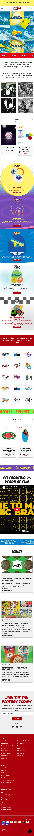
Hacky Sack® (4, 755)
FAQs (2, 792)
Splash (19, 748)
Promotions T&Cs (6, 809)
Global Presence (5, 775)
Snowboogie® (20, 746)
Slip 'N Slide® (20, 743)
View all (17, 121)
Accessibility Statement (8, 795)
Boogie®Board (5, 743)
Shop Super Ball (17, 293)
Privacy (3, 797)
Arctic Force (4, 741)
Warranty (4, 805)
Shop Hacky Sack (17, 326)
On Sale (17, 419)
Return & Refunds (6, 800)
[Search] (5, 8)
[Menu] (2, 8)
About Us (3, 768)
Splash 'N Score (21, 750)
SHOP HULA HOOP (17, 226)
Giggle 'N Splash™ (6, 753)
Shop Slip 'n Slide (17, 259)
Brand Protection (6, 782)
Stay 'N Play (20, 753)
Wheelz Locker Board (23, 741)
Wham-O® (30, 819)
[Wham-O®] (17, 9)
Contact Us (4, 773)
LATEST (17, 119)
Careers (3, 770)
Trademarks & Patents (7, 780)
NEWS (17, 551)
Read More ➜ (7, 591)
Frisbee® (3, 748)
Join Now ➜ (17, 718)
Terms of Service (6, 807)
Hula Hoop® (4, 758)
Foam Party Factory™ (7, 746)
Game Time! (4, 750)
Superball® (20, 755)
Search (3, 778)
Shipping (3, 802)
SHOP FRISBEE (17, 192)
